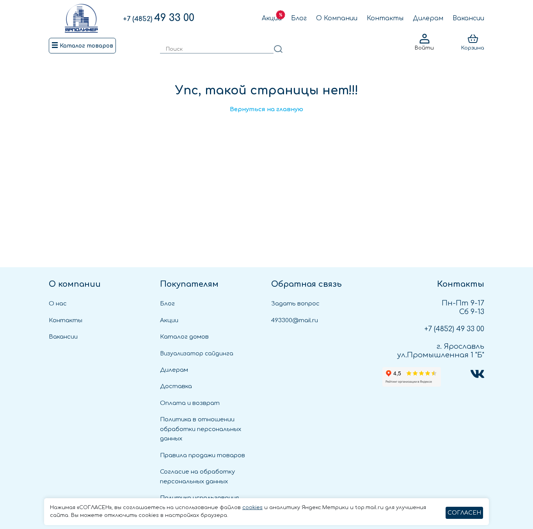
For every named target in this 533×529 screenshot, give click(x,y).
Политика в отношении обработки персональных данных (200, 429)
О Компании (336, 18)
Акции (272, 18)
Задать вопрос (295, 303)
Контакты (385, 18)
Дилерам (428, 18)
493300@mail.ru (294, 320)
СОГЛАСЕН (464, 513)
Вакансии (468, 18)
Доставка (176, 386)
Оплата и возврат (190, 403)
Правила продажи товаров (202, 455)
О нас (58, 303)
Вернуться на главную (266, 109)
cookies (252, 507)
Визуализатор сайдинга (196, 354)
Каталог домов (184, 337)
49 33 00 (158, 17)
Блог (299, 18)
